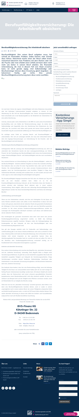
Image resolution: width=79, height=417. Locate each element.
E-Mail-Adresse (63, 391)
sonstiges (58, 90)
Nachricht (56, 93)
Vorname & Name (58, 51)
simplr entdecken (63, 134)
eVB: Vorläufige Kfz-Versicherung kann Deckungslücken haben (65, 168)
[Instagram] (10, 388)
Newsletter (64, 398)
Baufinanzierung (18, 10)
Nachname (61, 386)
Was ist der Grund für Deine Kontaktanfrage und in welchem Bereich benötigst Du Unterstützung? (64, 72)
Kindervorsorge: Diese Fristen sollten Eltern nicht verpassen (50, 369)
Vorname (61, 380)
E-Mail (55, 57)
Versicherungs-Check (62, 87)
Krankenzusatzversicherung (64, 79)
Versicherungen (6, 10)
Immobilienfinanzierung (62, 83)
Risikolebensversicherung (63, 81)
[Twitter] (3, 388)
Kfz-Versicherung (60, 85)
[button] (42, 343)
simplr (38, 10)
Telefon (55, 63)
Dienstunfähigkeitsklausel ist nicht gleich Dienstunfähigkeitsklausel (65, 153)
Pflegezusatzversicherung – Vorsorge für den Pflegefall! (63, 161)
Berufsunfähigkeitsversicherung (65, 76)
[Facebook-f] (6, 388)
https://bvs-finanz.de (29, 323)
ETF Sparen (29, 10)
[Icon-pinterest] (13, 388)
